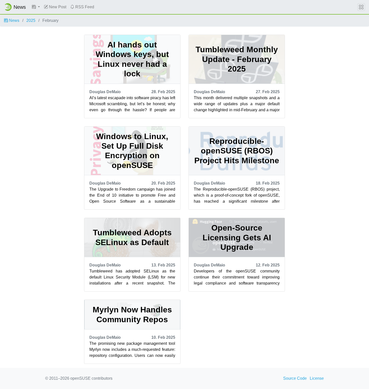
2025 (30, 20)
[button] (36, 7)
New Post (57, 7)
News (13, 20)
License (317, 378)
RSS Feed (84, 7)
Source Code (295, 378)
